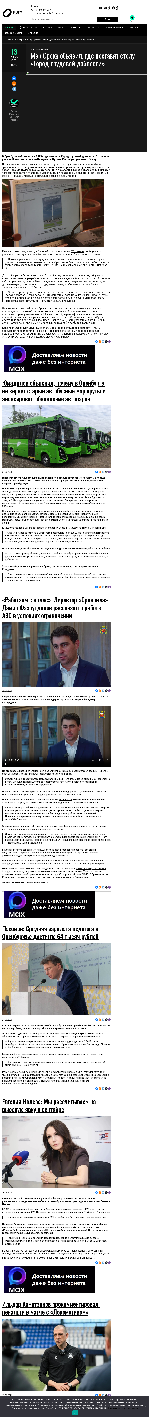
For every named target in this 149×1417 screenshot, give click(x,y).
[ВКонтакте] (14, 78)
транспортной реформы (74, 488)
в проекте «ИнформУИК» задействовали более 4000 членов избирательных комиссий (50, 1228)
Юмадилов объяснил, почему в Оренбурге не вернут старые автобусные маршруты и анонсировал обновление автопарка (54, 390)
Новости (44, 49)
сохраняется (38, 696)
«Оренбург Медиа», (26, 327)
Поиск (107, 19)
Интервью (21, 40)
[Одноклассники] (14, 83)
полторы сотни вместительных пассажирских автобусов (59, 497)
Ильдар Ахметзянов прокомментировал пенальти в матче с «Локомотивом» (51, 1307)
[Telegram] (14, 89)
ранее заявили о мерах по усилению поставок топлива (41, 877)
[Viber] (109, 341)
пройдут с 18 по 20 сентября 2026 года (42, 1257)
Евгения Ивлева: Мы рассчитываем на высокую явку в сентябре (49, 1105)
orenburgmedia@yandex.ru (49, 13)
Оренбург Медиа (40, 1075)
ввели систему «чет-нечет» (91, 868)
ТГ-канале (77, 251)
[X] (106, 341)
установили (65, 799)
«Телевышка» (81, 480)
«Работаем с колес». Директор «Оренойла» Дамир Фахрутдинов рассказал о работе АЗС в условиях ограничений (55, 607)
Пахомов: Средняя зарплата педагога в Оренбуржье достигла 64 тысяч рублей (51, 932)
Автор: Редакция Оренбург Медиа (14, 115)
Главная (11, 40)
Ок (75, 1412)
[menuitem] (9, 27)
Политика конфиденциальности (123, 1408)
